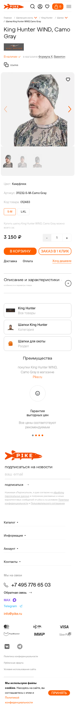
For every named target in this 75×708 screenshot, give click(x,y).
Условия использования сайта (20, 669)
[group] (37, 109)
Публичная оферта (13, 663)
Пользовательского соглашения (48, 503)
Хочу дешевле (61, 261)
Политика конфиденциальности (21, 656)
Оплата (28, 261)
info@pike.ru (13, 613)
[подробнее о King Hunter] (37, 46)
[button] (69, 109)
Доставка (10, 261)
